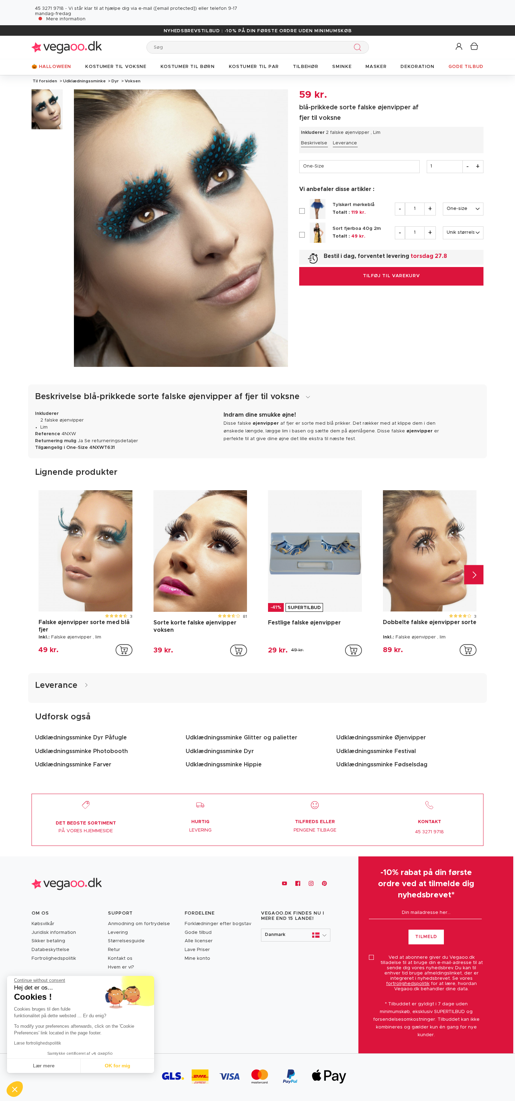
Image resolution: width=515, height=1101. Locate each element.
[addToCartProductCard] (124, 650)
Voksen (132, 81)
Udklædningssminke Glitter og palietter (241, 737)
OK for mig (117, 1065)
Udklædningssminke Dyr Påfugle (81, 737)
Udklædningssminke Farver (73, 764)
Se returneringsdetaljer (111, 441)
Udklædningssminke (84, 81)
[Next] (473, 574)
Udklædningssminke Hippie (224, 764)
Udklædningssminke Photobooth (81, 751)
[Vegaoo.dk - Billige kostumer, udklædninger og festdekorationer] (67, 47)
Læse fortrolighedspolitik (37, 1043)
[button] (459, 47)
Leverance (345, 143)
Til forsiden (45, 81)
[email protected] (175, 8)
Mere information (65, 19)
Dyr (115, 81)
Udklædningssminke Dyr (220, 751)
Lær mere (44, 1065)
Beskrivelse (314, 143)
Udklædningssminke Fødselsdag (381, 764)
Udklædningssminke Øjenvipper (381, 737)
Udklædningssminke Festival (376, 751)
